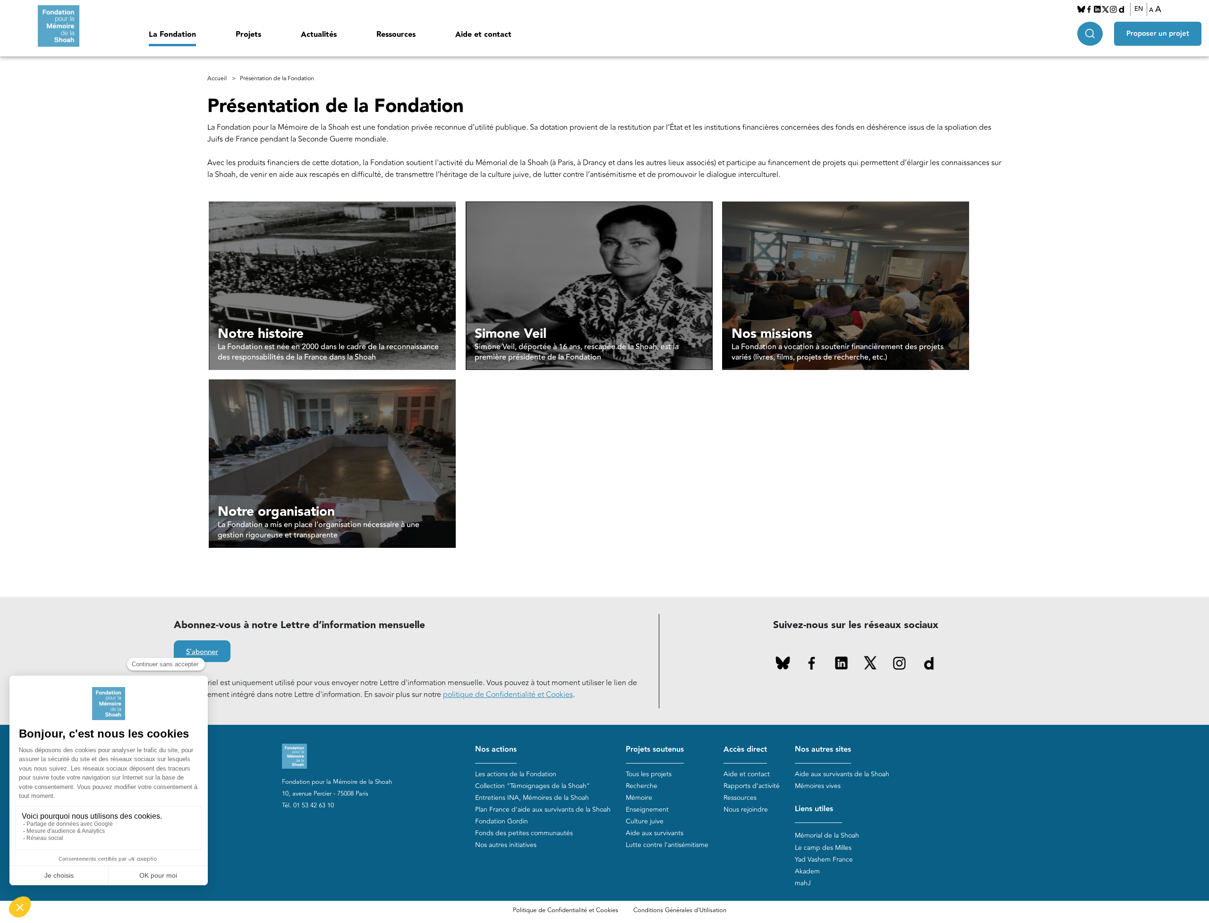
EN (1138, 9)
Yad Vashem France (824, 859)
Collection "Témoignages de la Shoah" (532, 786)
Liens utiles (814, 809)
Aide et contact (483, 35)
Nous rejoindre (746, 809)
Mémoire (639, 798)
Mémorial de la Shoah (827, 835)
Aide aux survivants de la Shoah (842, 774)
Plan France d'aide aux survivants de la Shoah (543, 809)
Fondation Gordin (501, 821)
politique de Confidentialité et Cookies (508, 694)
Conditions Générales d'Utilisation (679, 910)
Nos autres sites (823, 749)
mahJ (803, 883)
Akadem (807, 871)
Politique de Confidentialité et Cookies (565, 910)
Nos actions (496, 749)
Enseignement (647, 809)
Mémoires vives (818, 786)
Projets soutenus (655, 749)
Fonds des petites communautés (524, 833)
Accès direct (745, 749)
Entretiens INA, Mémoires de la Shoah (532, 798)
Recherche (641, 786)
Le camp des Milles (823, 848)
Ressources (396, 35)
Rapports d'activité (752, 786)
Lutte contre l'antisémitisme (667, 845)
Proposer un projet (1157, 33)
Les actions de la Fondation (515, 774)
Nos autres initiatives (505, 845)
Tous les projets (649, 774)
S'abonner (202, 651)
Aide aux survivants (654, 833)
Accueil (217, 78)
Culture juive (645, 821)
